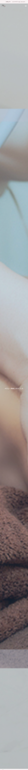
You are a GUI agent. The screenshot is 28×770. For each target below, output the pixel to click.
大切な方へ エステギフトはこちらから (15, 1)
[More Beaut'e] (3, 6)
